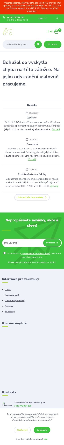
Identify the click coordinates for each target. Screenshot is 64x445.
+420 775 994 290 (15, 17)
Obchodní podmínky (15, 300)
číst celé (56, 129)
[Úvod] (13, 31)
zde (45, 439)
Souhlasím (42, 430)
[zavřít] (59, 3)
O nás (8, 289)
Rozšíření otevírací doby (32, 174)
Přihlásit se (52, 242)
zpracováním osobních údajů (36, 253)
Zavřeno (32, 117)
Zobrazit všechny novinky (30, 197)
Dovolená (32, 144)
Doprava (9, 306)
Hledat (38, 44)
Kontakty (10, 311)
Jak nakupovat (12, 295)
